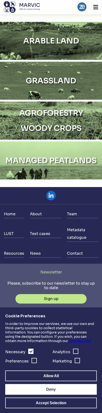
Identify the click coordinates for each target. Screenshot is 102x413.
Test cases (40, 233)
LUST (9, 233)
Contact (75, 253)
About (36, 213)
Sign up (51, 298)
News (35, 253)
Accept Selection (51, 403)
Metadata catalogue (76, 233)
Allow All (51, 376)
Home (9, 213)
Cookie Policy (80, 341)
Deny (51, 389)
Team (72, 213)
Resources (14, 253)
